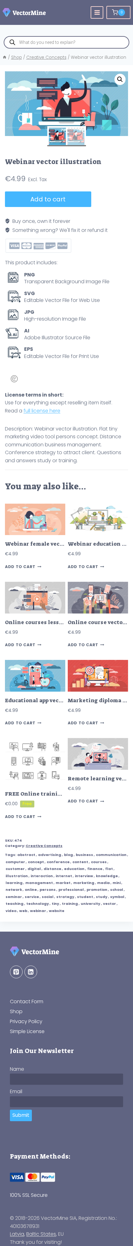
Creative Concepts (44, 845)
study (101, 896)
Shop (16, 1011)
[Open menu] (97, 12)
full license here (42, 410)
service (32, 896)
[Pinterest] (16, 972)
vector (109, 903)
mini (117, 882)
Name (17, 1069)
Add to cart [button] (20, 566)
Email (16, 1091)
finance (94, 868)
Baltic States (41, 1234)
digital (34, 868)
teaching (15, 903)
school (116, 889)
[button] (120, 79)
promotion (97, 889)
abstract (26, 854)
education (74, 868)
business (84, 854)
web (23, 910)
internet (64, 875)
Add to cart (48, 199)
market (63, 882)
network (14, 889)
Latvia (17, 1234)
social (48, 896)
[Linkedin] (30, 972)
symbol (117, 896)
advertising (49, 854)
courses (99, 861)
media (103, 882)
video (11, 910)
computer (15, 861)
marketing (83, 882)
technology (37, 903)
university (90, 903)
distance (52, 868)
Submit (20, 1115)
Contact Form (26, 1001)
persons (48, 889)
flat (109, 868)
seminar (14, 896)
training (70, 903)
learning (14, 882)
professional (71, 889)
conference (58, 861)
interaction (42, 875)
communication (111, 854)
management (39, 882)
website (56, 910)
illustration (17, 875)
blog (68, 854)
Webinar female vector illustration (53, 544)
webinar (38, 910)
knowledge (107, 875)
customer (15, 868)
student (85, 896)
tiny (55, 903)
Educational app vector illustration (53, 700)
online (31, 889)
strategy (65, 896)
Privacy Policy (26, 1021)
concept (36, 861)
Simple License (27, 1031)
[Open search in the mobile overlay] (66, 42)
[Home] (4, 57)
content (80, 861)
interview (84, 875)
